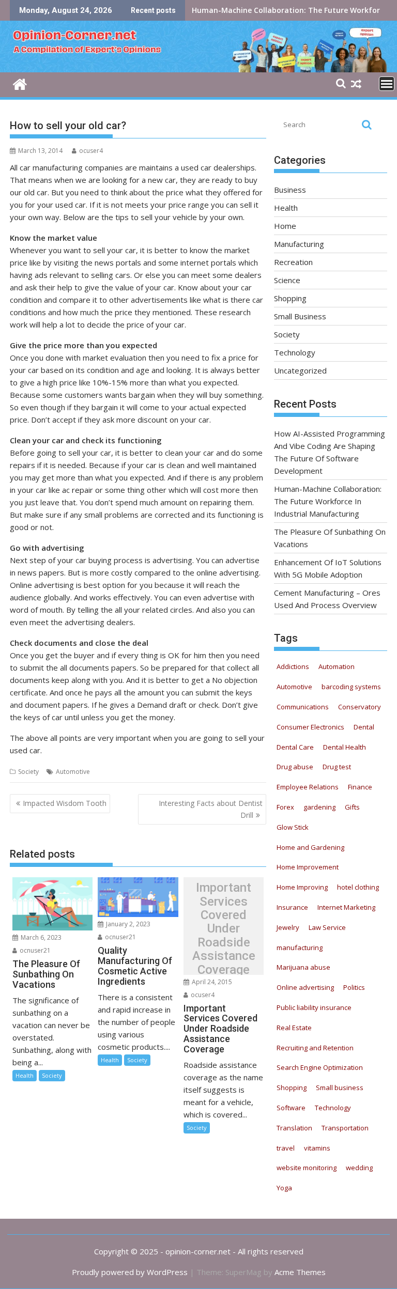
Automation (336, 666)
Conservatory (359, 706)
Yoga (284, 1187)
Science (287, 280)
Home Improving (302, 887)
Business (290, 189)
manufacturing (300, 947)
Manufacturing (299, 244)
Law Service (327, 927)
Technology (294, 352)
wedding (359, 1167)
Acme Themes (300, 1272)
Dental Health (344, 747)
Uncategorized (300, 370)
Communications (303, 706)
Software (291, 1107)
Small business (339, 1087)
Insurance (292, 907)
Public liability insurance (314, 1007)
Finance (360, 786)
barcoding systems (351, 686)
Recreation (293, 262)
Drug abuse (295, 766)
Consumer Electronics (310, 727)
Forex (285, 807)
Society (28, 771)
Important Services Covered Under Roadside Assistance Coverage (223, 928)
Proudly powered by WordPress (130, 1272)
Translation (294, 1127)
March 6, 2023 (40, 937)
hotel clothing (358, 887)
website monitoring (307, 1167)
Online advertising (305, 987)
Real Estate (294, 1027)
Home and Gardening (310, 847)
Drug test (337, 766)
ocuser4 (91, 150)
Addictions (293, 666)
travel (286, 1148)
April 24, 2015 (211, 981)
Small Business (300, 316)
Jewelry (288, 927)
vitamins (317, 1148)
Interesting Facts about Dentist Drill (211, 808)
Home (285, 226)
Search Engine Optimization (320, 1067)
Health (25, 1075)
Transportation (345, 1127)
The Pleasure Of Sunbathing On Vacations (268, 10)
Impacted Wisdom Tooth (64, 803)
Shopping (290, 298)
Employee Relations (308, 786)
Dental (364, 727)
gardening (319, 807)
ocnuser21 (34, 950)
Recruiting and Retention (315, 1047)
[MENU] (386, 83)
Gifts (352, 807)
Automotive (73, 771)
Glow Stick (293, 827)
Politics (354, 987)
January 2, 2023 (127, 924)
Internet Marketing (346, 907)
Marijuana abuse (303, 967)
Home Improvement (308, 867)
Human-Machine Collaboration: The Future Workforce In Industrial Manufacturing (327, 501)
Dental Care (295, 747)
